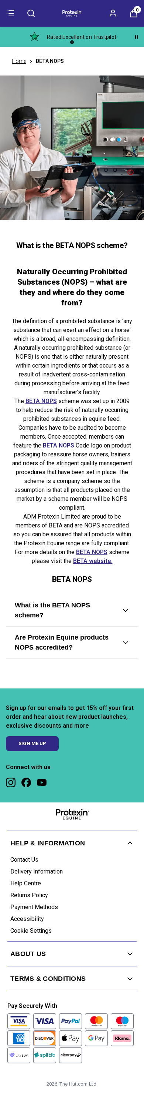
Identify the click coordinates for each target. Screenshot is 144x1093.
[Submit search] (31, 13)
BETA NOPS (41, 401)
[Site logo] (72, 13)
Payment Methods (34, 907)
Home (19, 61)
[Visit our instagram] (11, 782)
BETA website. (93, 561)
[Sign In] (113, 13)
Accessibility (27, 918)
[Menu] (10, 13)
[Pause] (137, 37)
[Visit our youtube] (42, 782)
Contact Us (24, 859)
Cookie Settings (31, 930)
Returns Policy (29, 895)
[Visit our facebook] (26, 782)
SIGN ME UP (32, 743)
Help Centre (25, 883)
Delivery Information (36, 871)
